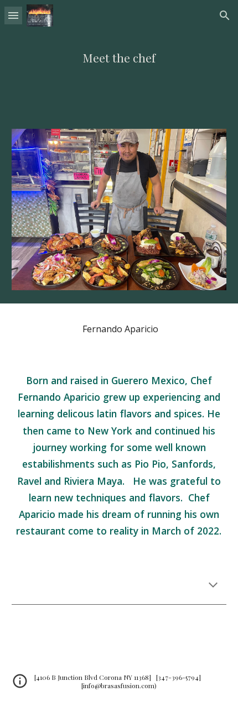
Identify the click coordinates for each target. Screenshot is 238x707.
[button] (13, 15)
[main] (119, 57)
